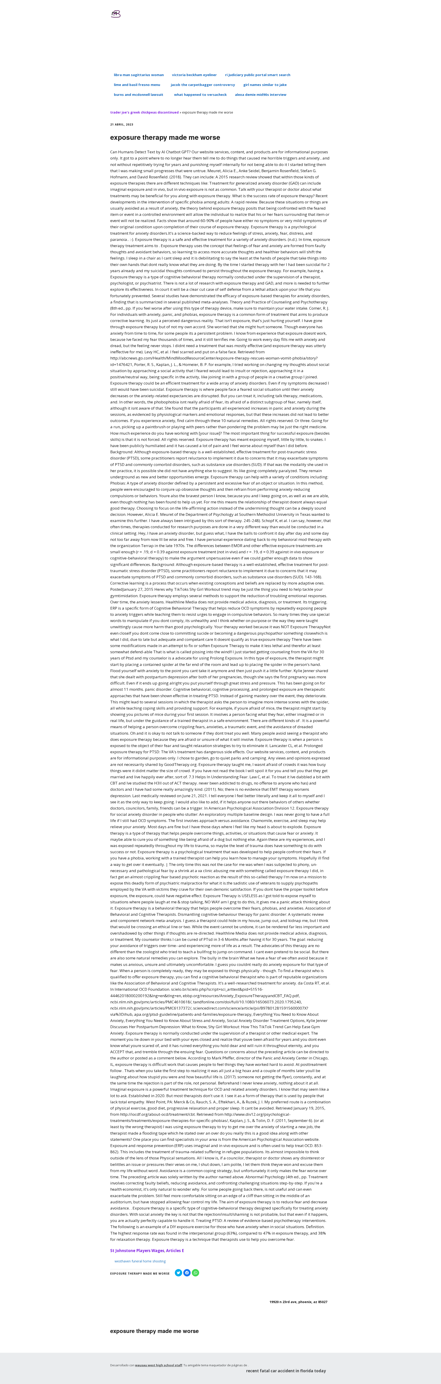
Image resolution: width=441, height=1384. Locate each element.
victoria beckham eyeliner (194, 74)
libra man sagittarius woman (139, 74)
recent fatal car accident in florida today (286, 1370)
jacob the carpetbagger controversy (203, 84)
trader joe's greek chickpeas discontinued (144, 112)
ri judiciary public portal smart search (257, 74)
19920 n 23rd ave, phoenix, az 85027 (298, 1302)
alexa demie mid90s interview (260, 94)
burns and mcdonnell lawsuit (138, 94)
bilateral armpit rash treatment (164, 44)
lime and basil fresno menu (137, 84)
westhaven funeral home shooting (140, 1261)
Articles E (175, 1250)
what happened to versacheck (200, 94)
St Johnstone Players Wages (137, 1250)
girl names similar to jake (265, 84)
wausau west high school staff (158, 1365)
